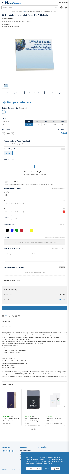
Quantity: (6, 129)
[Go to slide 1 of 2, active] (32, 429)
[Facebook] (3, 315)
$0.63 (29, 124)
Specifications (6, 327)
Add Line (7, 217)
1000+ (46, 122)
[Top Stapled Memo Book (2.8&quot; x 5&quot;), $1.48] (55, 400)
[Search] (56, 7)
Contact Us (56, 451)
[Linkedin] (16, 315)
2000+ (62, 122)
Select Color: (14, 108)
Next (64, 407)
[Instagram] (10, 451)
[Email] (6, 315)
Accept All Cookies (34, 469)
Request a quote (12, 93)
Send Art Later (14, 182)
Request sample (34, 93)
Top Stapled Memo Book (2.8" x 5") (54, 420)
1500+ (54, 122)
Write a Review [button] (26, 21)
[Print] (9, 315)
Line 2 (5, 208)
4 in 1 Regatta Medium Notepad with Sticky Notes (32, 421)
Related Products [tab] (7, 384)
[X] (13, 315)
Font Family (7, 192)
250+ (29, 122)
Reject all (56, 469)
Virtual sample (56, 93)
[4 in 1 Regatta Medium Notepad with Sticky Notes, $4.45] (33, 400)
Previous (2, 407)
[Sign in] (61, 7)
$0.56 (37, 124)
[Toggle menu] (2, 2)
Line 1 (5, 200)
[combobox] (34, 195)
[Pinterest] (19, 315)
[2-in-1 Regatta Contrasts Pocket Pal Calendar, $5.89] (11, 400)
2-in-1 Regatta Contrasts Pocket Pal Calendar (11, 420)
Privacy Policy (47, 463)
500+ (37, 122)
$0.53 (45, 124)
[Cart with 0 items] (66, 7)
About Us (42, 451)
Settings (46, 469)
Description (6, 321)
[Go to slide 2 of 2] (35, 429)
